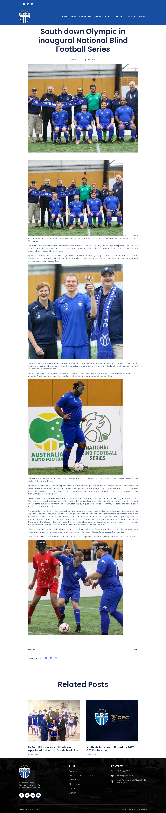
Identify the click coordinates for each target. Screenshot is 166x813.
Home (64, 16)
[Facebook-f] (20, 4)
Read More (33, 755)
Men (107, 16)
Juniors (118, 16)
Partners (142, 16)
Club (130, 16)
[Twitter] (28, 4)
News (73, 16)
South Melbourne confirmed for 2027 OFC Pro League (110, 749)
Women (98, 16)
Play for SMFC (85, 16)
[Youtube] (32, 795)
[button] (46, 657)
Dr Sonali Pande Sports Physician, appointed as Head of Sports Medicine (53, 749)
